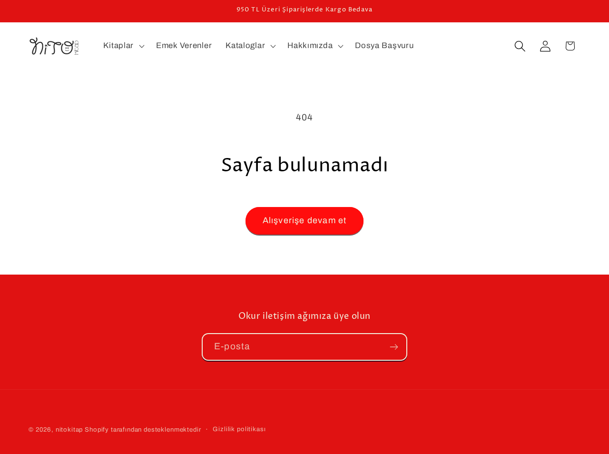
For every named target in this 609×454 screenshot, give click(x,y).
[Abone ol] (393, 347)
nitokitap (69, 429)
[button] (123, 46)
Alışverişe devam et (305, 220)
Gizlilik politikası (239, 429)
